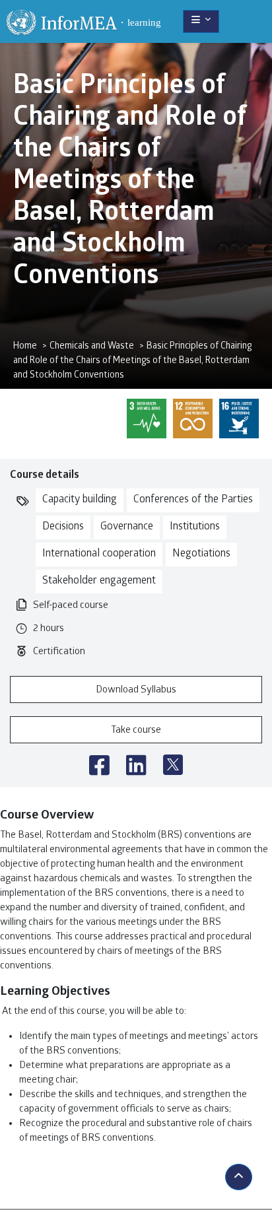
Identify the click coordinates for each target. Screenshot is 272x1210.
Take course (136, 731)
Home (25, 347)
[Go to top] (238, 1177)
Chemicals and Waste (92, 347)
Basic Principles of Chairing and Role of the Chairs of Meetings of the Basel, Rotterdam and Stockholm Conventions (132, 361)
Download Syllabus (136, 690)
